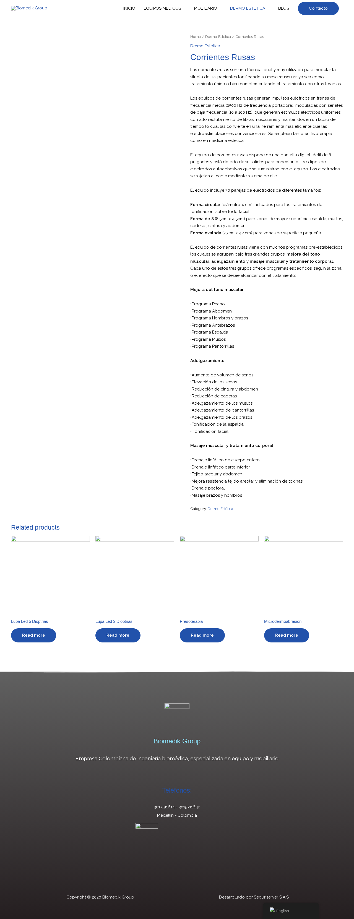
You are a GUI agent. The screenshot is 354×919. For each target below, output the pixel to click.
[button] (318, 8)
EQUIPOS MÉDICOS (162, 8)
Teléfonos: (177, 790)
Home (195, 36)
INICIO (129, 8)
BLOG (284, 8)
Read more (33, 635)
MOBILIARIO (205, 8)
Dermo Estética (218, 36)
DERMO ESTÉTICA (247, 8)
